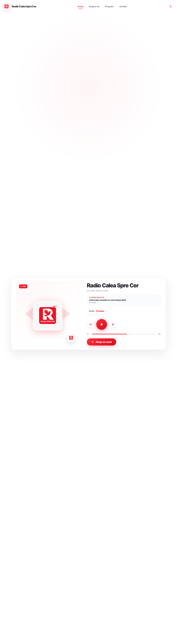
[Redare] (101, 324)
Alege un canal (104, 342)
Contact (123, 6)
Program (109, 6)
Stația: (96, 311)
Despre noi (94, 6)
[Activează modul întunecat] (171, 6)
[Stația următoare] (113, 324)
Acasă (80, 6)
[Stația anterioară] (90, 324)
